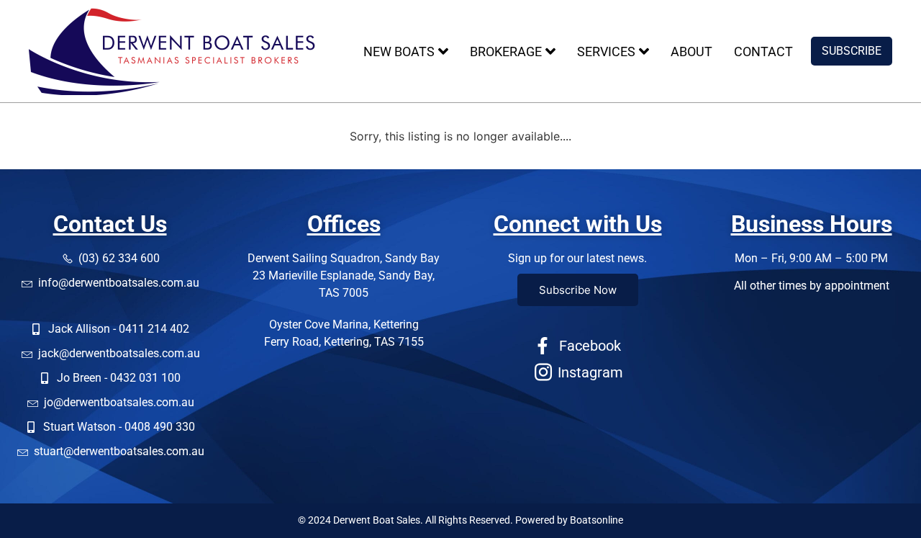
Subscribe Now (578, 290)
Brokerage (506, 51)
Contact (763, 51)
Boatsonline (596, 520)
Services (606, 51)
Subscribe (851, 51)
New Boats (399, 51)
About (691, 51)
